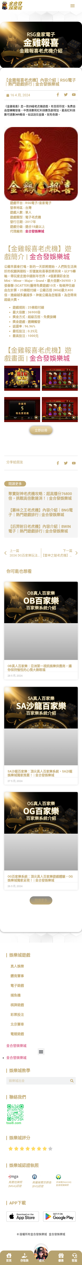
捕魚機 (16, 995)
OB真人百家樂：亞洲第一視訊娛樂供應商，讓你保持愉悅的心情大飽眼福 (40, 668)
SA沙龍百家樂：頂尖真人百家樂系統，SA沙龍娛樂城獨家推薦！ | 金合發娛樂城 (40, 773)
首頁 (9, 1260)
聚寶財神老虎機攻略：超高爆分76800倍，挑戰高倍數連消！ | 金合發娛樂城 (40, 496)
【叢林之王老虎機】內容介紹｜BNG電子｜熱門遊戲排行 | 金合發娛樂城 (40, 512)
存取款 (24, 1260)
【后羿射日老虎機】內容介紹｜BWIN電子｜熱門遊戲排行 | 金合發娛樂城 (39, 528)
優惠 (61, 1260)
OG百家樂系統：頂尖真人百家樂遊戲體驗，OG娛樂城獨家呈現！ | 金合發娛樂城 (40, 878)
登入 (41, 1260)
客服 (74, 1260)
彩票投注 (17, 1015)
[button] (72, 5)
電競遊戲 (17, 1034)
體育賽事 (17, 976)
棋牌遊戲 (17, 1005)
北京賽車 (17, 1024)
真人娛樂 (17, 966)
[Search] (72, 1081)
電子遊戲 (17, 986)
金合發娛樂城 (34, 231)
